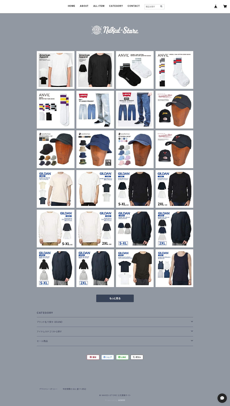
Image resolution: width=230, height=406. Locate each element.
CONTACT (134, 6)
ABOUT (84, 6)
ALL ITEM (99, 6)
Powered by (111, 400)
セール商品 (42, 341)
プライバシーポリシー (48, 389)
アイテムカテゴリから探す (49, 331)
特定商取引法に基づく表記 (74, 389)
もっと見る (115, 298)
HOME (71, 6)
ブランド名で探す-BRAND (50, 322)
